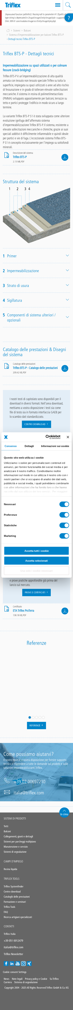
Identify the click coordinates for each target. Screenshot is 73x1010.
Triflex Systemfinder (13, 886)
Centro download (35, 424)
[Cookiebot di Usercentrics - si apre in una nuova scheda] (45, 437)
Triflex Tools (11, 878)
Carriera (8, 982)
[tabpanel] (36, 655)
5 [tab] (43, 717)
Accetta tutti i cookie (36, 550)
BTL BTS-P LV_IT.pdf (64, 368)
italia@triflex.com (29, 793)
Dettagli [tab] (29, 445)
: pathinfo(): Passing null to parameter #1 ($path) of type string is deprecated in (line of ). (36, 18)
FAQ (6, 912)
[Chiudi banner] (68, 437)
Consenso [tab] (11, 445)
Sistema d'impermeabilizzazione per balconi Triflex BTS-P (36, 34)
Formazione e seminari (15, 901)
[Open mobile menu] (57, 5)
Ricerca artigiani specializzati (18, 917)
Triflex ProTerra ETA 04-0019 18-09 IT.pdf (64, 611)
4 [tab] (40, 717)
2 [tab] (33, 717)
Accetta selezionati (36, 560)
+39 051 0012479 (13, 940)
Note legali (17, 978)
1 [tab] (30, 717)
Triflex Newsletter (13, 954)
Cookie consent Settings (14, 972)
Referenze (35, 725)
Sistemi (16, 30)
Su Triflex (54, 978)
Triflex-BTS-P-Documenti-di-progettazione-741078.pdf (64, 157)
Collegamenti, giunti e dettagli (18, 836)
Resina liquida (10, 869)
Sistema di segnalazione (26, 982)
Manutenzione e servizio (16, 846)
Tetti (6, 826)
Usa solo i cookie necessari (36, 570)
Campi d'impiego (13, 861)
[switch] (64, 514)
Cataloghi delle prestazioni (17, 896)
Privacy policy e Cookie (36, 978)
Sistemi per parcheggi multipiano (20, 841)
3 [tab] (36, 717)
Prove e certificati (35, 592)
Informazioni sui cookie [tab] (55, 445)
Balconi (27, 30)
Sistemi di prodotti (15, 818)
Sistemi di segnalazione (15, 851)
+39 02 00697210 (29, 781)
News (6, 978)
